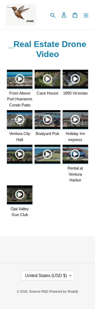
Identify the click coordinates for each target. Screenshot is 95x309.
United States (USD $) (46, 275)
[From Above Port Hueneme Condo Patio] (19, 79)
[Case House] (47, 79)
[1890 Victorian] (75, 79)
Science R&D (38, 291)
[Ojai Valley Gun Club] (19, 195)
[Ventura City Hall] (19, 119)
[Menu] (86, 15)
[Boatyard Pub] (47, 119)
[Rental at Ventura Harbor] (75, 154)
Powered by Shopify (63, 291)
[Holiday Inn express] (75, 119)
